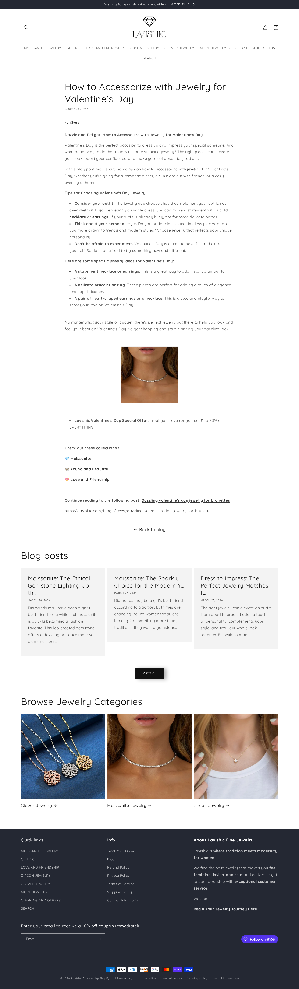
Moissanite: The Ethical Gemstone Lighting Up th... (59, 585)
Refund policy (123, 978)
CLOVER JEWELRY (36, 884)
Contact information (225, 978)
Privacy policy (146, 978)
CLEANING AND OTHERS (41, 900)
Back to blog (152, 529)
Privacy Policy (118, 875)
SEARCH (27, 908)
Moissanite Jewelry (126, 805)
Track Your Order (121, 851)
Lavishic (76, 978)
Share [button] (74, 122)
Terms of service (171, 978)
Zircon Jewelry (209, 805)
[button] (26, 27)
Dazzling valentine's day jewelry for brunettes (186, 500)
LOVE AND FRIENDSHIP (40, 867)
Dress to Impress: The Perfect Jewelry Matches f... (234, 585)
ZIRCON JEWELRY (35, 875)
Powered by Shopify (96, 978)
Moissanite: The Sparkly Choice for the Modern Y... (149, 582)
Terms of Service (121, 884)
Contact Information (123, 900)
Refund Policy (118, 867)
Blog (110, 859)
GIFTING (28, 859)
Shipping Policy (119, 892)
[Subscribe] (100, 938)
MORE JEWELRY (34, 892)
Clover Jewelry (36, 805)
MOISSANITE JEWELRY (39, 851)
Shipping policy (197, 978)
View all (150, 673)
